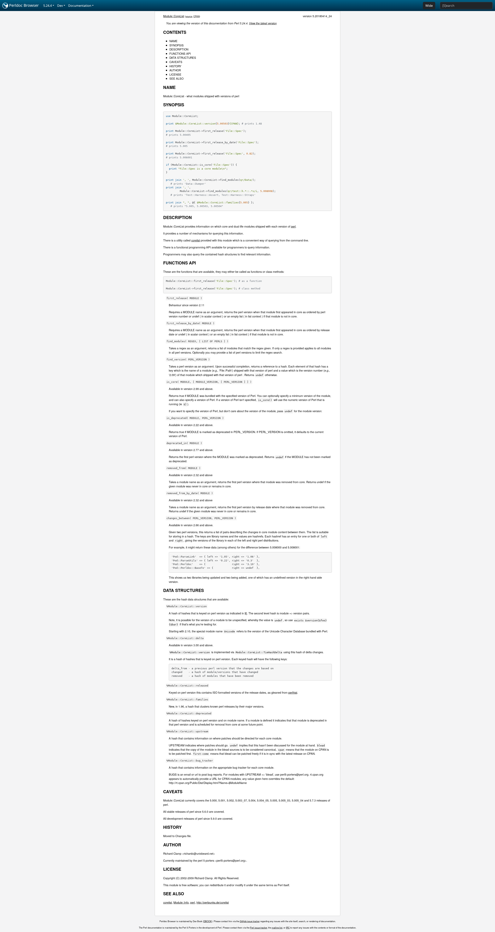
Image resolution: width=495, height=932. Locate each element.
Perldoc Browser (23, 5)
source (189, 16)
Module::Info (181, 902)
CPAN (196, 16)
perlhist (292, 692)
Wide (429, 5)
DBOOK (208, 921)
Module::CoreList (173, 16)
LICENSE (175, 74)
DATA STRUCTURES (182, 57)
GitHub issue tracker (250, 921)
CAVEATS (175, 62)
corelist (195, 240)
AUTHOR (175, 70)
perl (293, 226)
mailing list (277, 927)
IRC (288, 927)
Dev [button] (60, 5)
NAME (173, 41)
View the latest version (263, 23)
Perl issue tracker (258, 927)
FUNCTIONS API (180, 53)
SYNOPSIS (176, 45)
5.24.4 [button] (47, 5)
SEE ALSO (176, 78)
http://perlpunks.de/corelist (212, 902)
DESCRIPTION (178, 49)
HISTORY (175, 66)
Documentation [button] (79, 5)
